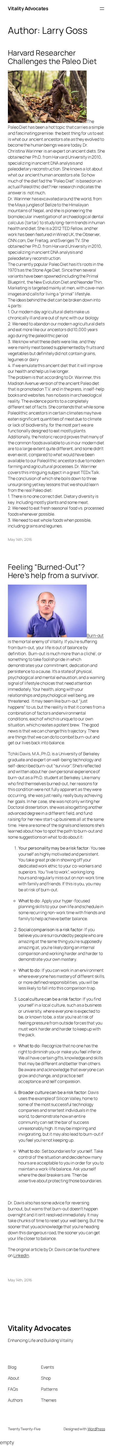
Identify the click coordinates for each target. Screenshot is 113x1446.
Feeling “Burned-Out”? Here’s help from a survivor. (53, 571)
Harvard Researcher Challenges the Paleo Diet (52, 57)
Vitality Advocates (28, 8)
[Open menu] (102, 9)
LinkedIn (21, 1255)
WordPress (96, 1428)
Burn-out (95, 636)
